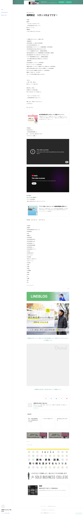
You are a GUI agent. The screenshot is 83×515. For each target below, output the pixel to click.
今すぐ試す (61, 2)
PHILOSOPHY (4, 12)
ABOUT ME (4, 15)
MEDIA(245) (32, 285)
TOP (2, 9)
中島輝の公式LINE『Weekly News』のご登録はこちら (47, 389)
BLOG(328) (28, 285)
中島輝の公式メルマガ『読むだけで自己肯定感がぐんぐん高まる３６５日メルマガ (47, 338)
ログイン (68, 2)
